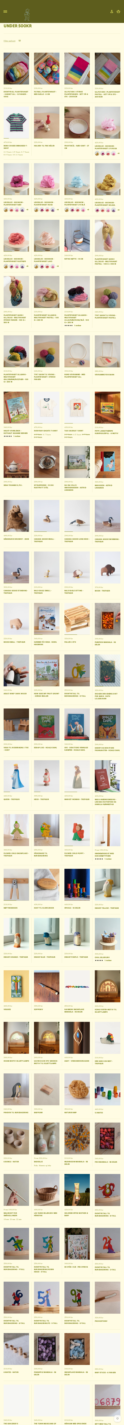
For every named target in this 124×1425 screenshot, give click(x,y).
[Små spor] (26, 14)
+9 (118, 153)
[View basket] (118, 11)
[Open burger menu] (5, 11)
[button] (118, 11)
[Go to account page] (111, 11)
